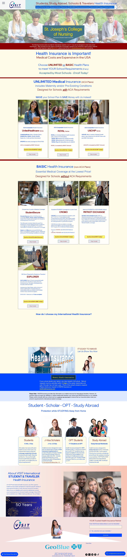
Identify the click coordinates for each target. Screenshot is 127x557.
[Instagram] (95, 554)
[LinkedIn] (92, 554)
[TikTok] (98, 554)
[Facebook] (86, 554)
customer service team (63, 397)
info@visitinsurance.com (78, 48)
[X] (89, 554)
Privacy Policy (88, 543)
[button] (45, 7)
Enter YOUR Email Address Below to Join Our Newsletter (104, 523)
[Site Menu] (3, 3)
